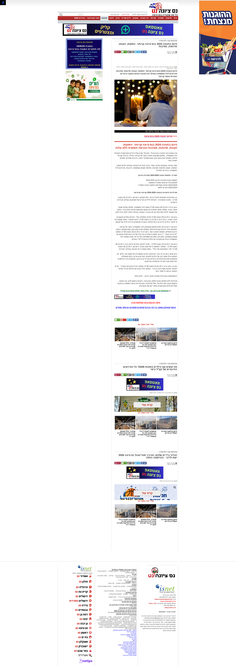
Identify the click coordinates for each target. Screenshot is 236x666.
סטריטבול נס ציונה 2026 (166, 481)
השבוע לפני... (132, 591)
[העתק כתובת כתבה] (130, 52)
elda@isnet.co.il (170, 607)
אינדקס (134, 603)
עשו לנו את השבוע (119, 586)
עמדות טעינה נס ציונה (130, 655)
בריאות (129, 576)
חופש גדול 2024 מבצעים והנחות (109, 624)
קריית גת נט (133, 637)
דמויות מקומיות (132, 586)
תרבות (104, 18)
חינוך (135, 576)
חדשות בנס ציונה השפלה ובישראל (124, 569)
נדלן (117, 18)
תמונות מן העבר (109, 591)
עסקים (126, 594)
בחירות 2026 (79, 18)
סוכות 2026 (152, 392)
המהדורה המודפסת (130, 617)
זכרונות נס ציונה (121, 591)
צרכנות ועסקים (131, 592)
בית (175, 18)
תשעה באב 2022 (107, 621)
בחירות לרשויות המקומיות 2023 (125, 611)
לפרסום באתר (114, 14)
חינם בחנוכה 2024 (125, 67)
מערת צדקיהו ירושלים (130, 649)
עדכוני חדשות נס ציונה (130, 646)
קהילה (153, 18)
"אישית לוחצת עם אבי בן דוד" (128, 597)
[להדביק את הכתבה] (123, 320)
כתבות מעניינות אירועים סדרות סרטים (110, 623)
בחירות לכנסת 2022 (130, 623)
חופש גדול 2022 (113, 620)
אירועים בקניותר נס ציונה (166, 67)
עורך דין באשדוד (131, 636)
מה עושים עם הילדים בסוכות (165, 392)
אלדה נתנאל (153, 603)
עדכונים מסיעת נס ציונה (129, 624)
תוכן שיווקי (133, 594)
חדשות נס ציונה (115, 618)
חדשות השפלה (113, 571)
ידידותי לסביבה (131, 582)
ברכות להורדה (124, 620)
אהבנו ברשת (118, 617)
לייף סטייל (126, 18)
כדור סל (126, 580)
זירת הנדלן (125, 618)
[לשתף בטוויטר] (137, 52)
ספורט (161, 18)
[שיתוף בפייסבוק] (143, 52)
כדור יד (120, 580)
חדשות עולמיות (130, 572)
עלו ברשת (111, 583)
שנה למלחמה (132, 626)
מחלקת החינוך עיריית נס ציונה (127, 609)
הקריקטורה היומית (120, 626)
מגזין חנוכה (170, 68)
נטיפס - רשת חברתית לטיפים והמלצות (125, 630)
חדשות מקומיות (125, 571)
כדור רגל (134, 580)
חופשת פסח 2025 (131, 652)
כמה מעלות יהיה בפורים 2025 (127, 645)
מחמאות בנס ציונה (131, 600)
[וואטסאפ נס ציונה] (134, 297)
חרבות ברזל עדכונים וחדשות (126, 614)
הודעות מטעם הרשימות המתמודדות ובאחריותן (122, 612)
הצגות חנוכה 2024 (137, 67)
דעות (112, 18)
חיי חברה (144, 18)
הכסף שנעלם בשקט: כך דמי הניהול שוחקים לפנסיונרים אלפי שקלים (146, 307)
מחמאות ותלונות (131, 598)
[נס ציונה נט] (161, 580)
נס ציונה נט (172, 41)
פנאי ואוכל (133, 606)
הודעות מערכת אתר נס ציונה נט (125, 621)
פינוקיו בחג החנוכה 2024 (151, 67)
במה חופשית (112, 597)
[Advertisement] (144, 61)
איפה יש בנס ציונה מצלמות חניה (146, 303)
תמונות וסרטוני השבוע (123, 583)
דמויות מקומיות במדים (104, 586)
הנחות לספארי (132, 654)
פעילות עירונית (120, 576)
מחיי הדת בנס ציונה (122, 577)
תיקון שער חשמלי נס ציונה (128, 635)
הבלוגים (134, 618)
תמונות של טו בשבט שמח (129, 648)
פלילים (135, 571)
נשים (110, 617)
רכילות (135, 583)
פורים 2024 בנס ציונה (130, 642)
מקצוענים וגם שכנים (115, 594)
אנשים (135, 18)
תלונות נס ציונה (118, 600)
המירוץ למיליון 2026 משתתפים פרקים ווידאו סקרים (121, 627)
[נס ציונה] (163, 16)
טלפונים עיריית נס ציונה (128, 608)
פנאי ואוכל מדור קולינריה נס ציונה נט (123, 605)
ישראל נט (133, 633)
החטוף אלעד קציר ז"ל (130, 643)
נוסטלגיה (133, 589)
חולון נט (134, 639)
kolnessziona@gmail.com (163, 599)
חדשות (169, 18)
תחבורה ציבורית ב (106, 626)
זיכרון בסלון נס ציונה (130, 651)
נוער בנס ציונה (93, 18)
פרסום (134, 640)
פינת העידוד (133, 615)
